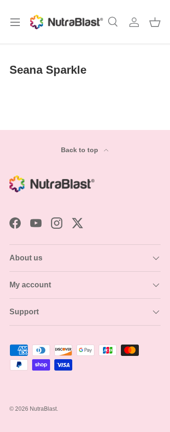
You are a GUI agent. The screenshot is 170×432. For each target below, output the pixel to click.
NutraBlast (43, 409)
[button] (154, 22)
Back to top (80, 150)
